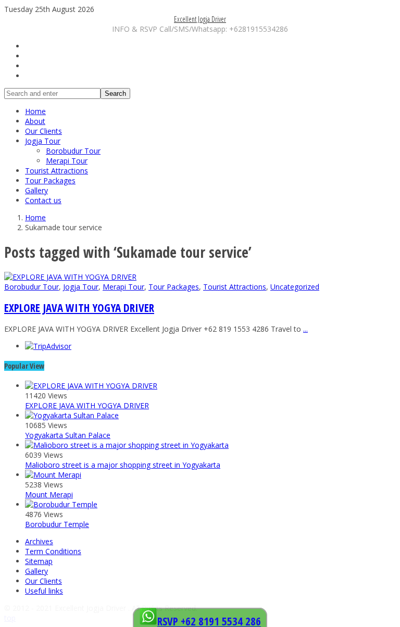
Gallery (36, 190)
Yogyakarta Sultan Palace (67, 435)
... (305, 329)
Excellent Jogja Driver (200, 19)
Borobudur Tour (73, 151)
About (35, 121)
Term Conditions (53, 551)
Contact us (43, 200)
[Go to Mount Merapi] (53, 475)
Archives (39, 541)
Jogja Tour (42, 141)
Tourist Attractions (56, 170)
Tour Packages (50, 180)
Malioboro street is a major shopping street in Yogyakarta (122, 465)
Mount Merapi (49, 494)
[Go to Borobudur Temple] (61, 504)
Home (35, 111)
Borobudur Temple (57, 524)
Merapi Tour (67, 161)
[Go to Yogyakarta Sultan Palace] (72, 415)
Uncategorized (294, 287)
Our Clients (43, 131)
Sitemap (39, 561)
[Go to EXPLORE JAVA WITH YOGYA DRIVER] (70, 277)
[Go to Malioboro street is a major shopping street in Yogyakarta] (127, 445)
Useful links (44, 591)
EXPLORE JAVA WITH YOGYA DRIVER (79, 307)
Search (115, 93)
